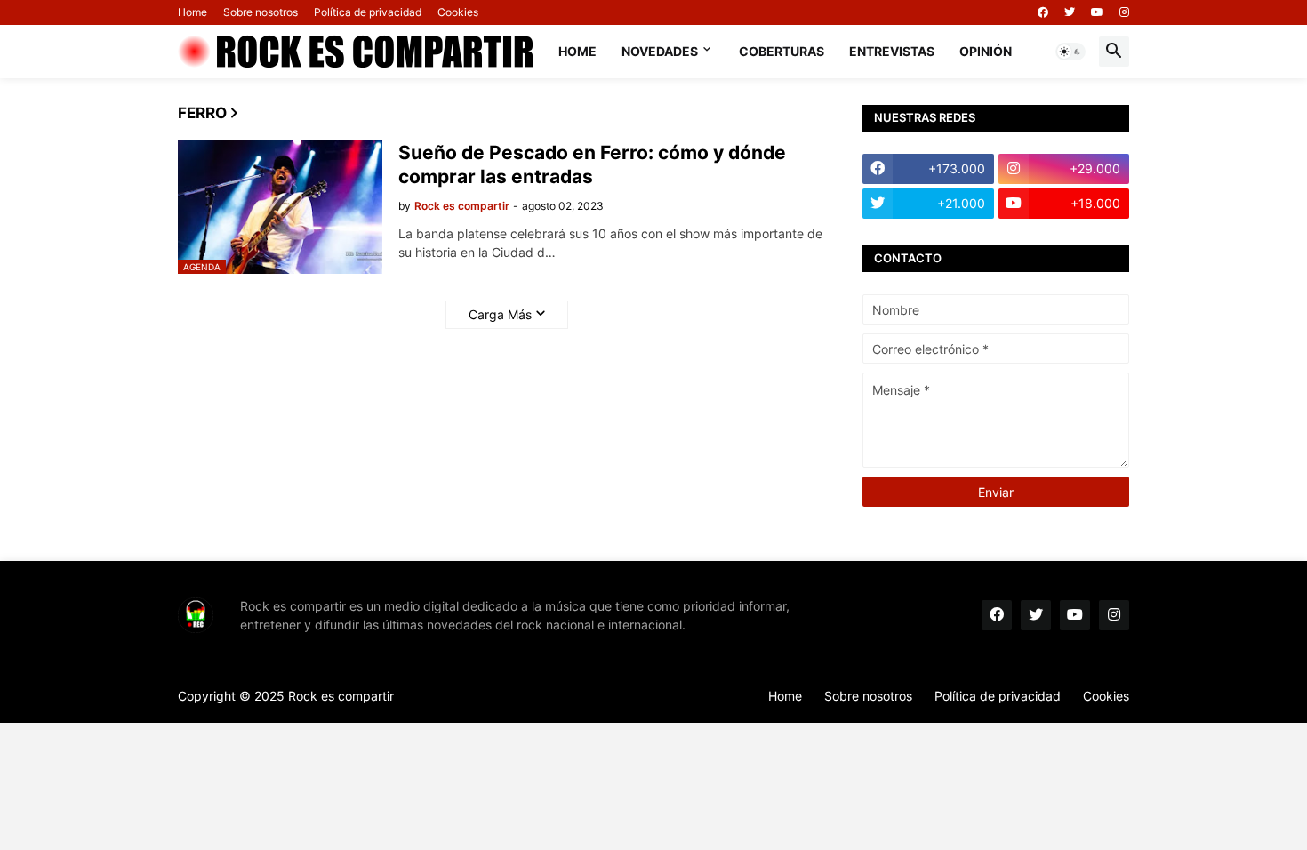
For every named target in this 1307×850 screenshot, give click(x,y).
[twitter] (1069, 12)
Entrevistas (891, 51)
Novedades (659, 51)
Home (192, 12)
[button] (1070, 51)
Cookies (457, 12)
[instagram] (1124, 12)
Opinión (985, 51)
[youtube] (1097, 12)
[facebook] (1043, 12)
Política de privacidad (367, 12)
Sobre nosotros (260, 12)
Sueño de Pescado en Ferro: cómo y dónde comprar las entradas (592, 164)
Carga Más (500, 314)
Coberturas (781, 51)
